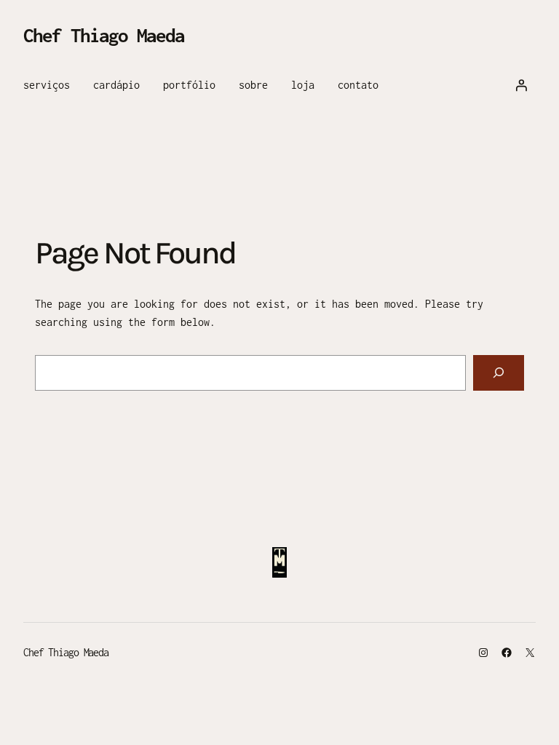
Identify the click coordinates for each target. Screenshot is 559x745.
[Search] (498, 373)
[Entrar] (521, 85)
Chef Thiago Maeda (103, 35)
